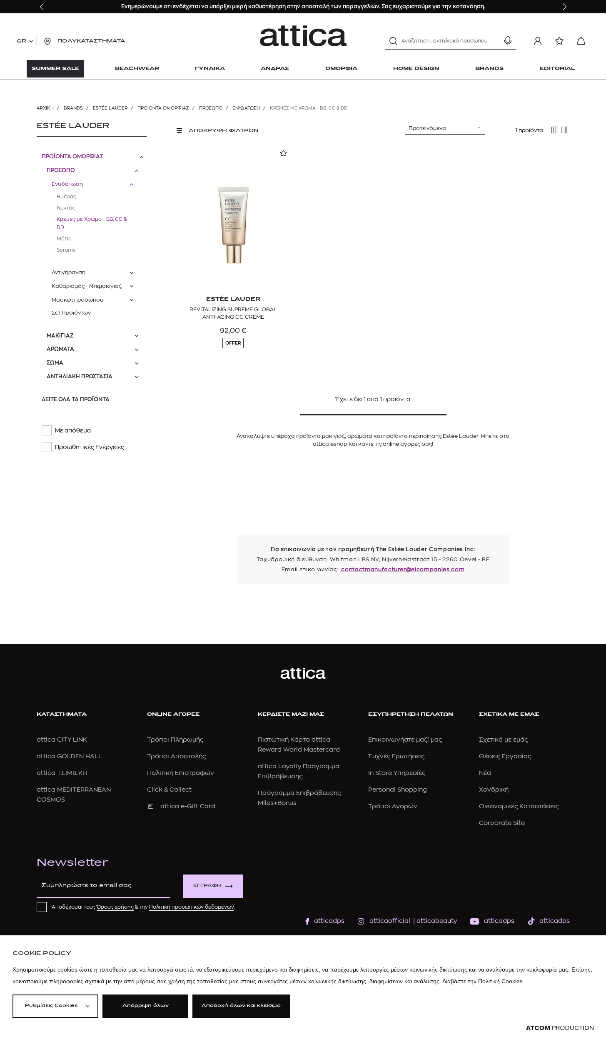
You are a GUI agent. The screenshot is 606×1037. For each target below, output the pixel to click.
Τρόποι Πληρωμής (175, 740)
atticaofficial (389, 921)
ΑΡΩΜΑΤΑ (60, 349)
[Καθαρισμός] (493, 40)
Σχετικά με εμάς (503, 740)
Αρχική (45, 108)
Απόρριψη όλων (145, 1006)
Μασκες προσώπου (77, 299)
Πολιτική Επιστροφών (180, 773)
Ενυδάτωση (246, 108)
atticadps (329, 921)
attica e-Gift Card (187, 806)
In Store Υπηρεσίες (396, 773)
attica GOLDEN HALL (69, 756)
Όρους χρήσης (115, 907)
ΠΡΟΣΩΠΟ (210, 108)
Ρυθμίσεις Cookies (51, 1006)
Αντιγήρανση (68, 272)
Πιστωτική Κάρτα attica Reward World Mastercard (299, 745)
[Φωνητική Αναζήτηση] (507, 40)
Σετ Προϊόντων (71, 312)
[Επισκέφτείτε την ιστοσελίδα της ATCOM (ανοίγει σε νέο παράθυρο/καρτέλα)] (560, 1028)
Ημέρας (66, 196)
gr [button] (21, 41)
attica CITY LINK (62, 740)
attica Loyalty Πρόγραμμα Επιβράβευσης (298, 771)
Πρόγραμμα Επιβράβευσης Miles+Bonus (299, 798)
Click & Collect (169, 790)
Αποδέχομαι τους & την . (143, 907)
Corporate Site (502, 823)
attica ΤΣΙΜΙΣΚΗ (62, 773)
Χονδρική (494, 790)
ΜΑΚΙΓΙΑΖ (60, 335)
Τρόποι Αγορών (392, 806)
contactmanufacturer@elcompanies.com (402, 569)
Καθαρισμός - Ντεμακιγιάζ (87, 286)
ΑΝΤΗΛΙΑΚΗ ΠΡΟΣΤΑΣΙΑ (79, 376)
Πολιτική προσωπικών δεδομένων (191, 907)
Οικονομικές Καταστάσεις (519, 806)
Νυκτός (66, 207)
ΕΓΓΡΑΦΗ (207, 886)
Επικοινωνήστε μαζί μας (405, 740)
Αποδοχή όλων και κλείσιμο (241, 1006)
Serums (66, 249)
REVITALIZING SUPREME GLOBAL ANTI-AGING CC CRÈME (233, 313)
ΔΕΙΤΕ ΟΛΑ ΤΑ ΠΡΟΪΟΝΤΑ (76, 399)
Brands (73, 108)
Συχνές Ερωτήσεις (396, 756)
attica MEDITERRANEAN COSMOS (74, 795)
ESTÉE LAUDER (110, 108)
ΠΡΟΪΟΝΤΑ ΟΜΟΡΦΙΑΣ (163, 108)
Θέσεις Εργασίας (505, 756)
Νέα (485, 773)
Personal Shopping (397, 790)
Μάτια (64, 238)
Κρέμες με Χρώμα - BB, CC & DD (92, 223)
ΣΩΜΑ (55, 362)
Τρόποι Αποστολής (176, 756)
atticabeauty (434, 921)
